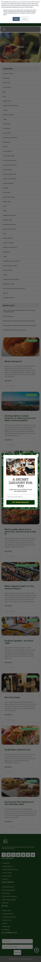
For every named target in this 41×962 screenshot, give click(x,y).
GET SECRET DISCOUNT (20, 502)
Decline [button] (25, 19)
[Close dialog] (37, 455)
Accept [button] (16, 19)
